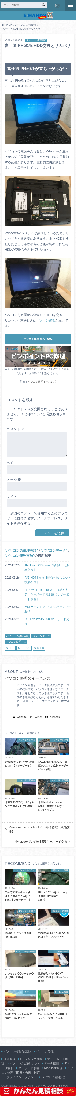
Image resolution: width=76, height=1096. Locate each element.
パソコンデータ (54, 550)
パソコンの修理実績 (21, 550)
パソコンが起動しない (24, 1063)
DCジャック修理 (31, 1059)
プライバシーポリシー (21, 1077)
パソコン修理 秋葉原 (17, 1051)
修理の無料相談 (57, 5)
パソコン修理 (45, 320)
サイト (12, 496)
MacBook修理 (53, 1068)
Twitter (37, 717)
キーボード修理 (28, 1068)
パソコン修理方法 (19, 555)
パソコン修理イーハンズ (42, 381)
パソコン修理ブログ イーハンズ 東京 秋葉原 (42, 1086)
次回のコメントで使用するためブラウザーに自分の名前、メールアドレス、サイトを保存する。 (37, 518)
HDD (11, 648)
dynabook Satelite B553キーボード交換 (41, 841)
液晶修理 (9, 1059)
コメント (15, 429)
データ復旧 (51, 1063)
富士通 (40, 648)
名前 (12, 463)
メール (14, 479)
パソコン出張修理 (53, 1077)
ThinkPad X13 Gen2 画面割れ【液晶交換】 (46, 568)
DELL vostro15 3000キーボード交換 (46, 621)
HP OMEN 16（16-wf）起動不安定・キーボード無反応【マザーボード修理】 (46, 594)
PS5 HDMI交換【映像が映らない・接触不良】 (47, 580)
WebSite (21, 717)
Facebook (54, 717)
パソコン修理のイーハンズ (27, 678)
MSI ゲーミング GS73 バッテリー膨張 (47, 609)
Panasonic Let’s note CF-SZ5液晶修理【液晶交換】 (39, 829)
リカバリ (25, 648)
